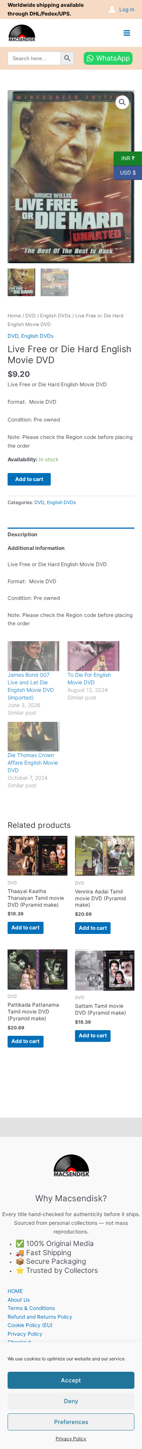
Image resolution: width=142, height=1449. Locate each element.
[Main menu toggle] (127, 32)
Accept (71, 1380)
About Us (19, 1300)
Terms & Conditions (31, 1308)
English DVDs (55, 316)
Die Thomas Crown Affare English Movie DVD (33, 762)
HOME (15, 1291)
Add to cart (29, 479)
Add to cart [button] (25, 927)
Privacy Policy (71, 1438)
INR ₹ (124, 158)
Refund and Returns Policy (40, 1317)
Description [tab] (22, 534)
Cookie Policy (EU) (30, 1325)
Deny (71, 1401)
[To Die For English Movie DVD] (93, 656)
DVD (30, 316)
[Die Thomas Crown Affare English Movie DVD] (34, 737)
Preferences (71, 1422)
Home (14, 316)
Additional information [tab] (36, 548)
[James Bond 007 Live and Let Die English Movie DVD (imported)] (34, 656)
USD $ (125, 172)
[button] (122, 102)
